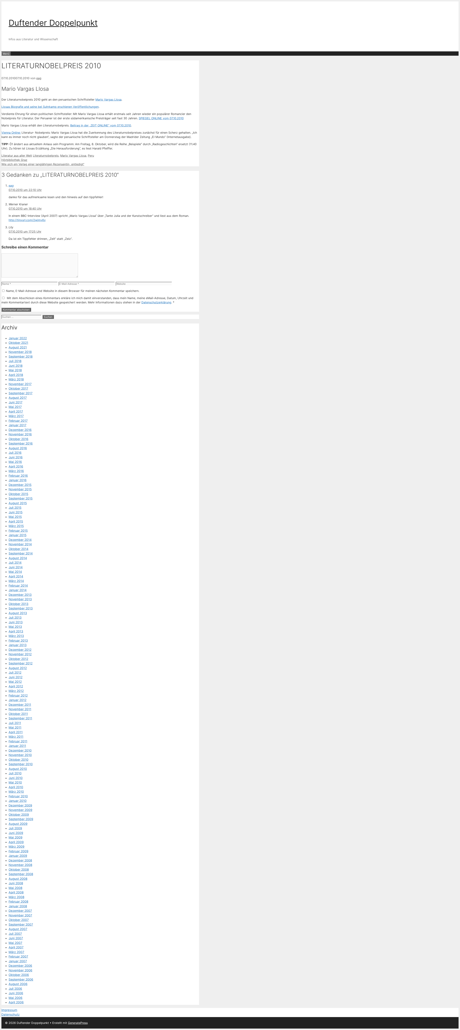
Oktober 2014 (18, 549)
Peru (91, 155)
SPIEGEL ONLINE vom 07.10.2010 (161, 118)
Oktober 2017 (18, 388)
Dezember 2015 (20, 485)
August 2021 (18, 347)
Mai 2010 (15, 782)
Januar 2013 (18, 645)
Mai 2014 (15, 572)
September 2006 (21, 979)
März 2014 (16, 581)
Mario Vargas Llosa (108, 99)
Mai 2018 (15, 370)
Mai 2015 (15, 517)
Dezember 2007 (20, 911)
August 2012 (18, 668)
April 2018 (16, 375)
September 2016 (21, 443)
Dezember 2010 (20, 750)
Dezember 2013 (20, 595)
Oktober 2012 (18, 659)
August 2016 (18, 448)
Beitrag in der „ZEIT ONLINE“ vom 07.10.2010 (100, 125)
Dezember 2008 (20, 860)
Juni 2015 (15, 512)
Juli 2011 (15, 723)
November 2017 (20, 384)
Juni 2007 (16, 938)
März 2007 (16, 952)
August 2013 (18, 613)
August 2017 (18, 397)
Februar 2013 (18, 640)
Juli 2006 (15, 988)
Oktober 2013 (18, 604)
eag (11, 185)
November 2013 (20, 599)
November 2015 (20, 489)
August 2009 (18, 824)
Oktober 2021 (18, 343)
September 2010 (21, 764)
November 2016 (20, 434)
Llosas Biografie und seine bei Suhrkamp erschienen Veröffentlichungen (50, 106)
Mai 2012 (15, 681)
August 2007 (18, 929)
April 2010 (16, 787)
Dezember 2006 (20, 965)
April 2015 (16, 521)
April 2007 (16, 947)
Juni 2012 (15, 677)
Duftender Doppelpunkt (53, 23)
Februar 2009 (18, 851)
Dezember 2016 (20, 430)
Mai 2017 (15, 407)
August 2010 (18, 769)
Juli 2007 (15, 934)
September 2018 (21, 356)
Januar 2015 (17, 535)
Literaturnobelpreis (46, 155)
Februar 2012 (18, 695)
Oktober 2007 (19, 920)
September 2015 (21, 498)
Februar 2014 (18, 585)
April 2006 (16, 1002)
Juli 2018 (15, 361)
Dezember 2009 (20, 805)
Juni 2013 (16, 622)
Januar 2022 (18, 338)
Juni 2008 (16, 883)
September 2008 (21, 874)
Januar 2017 (17, 425)
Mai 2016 (15, 462)
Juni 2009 (16, 833)
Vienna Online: (11, 132)
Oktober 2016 (18, 439)
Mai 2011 (15, 727)
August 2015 (18, 503)
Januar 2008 (18, 906)
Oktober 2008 (19, 869)
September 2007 (21, 924)
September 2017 (21, 393)
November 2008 (20, 865)
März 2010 (16, 791)
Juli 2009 (15, 828)
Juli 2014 (15, 562)
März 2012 (16, 691)
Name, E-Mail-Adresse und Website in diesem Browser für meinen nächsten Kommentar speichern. (72, 291)
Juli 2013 (15, 617)
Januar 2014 (18, 590)
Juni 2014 (16, 567)
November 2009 (20, 810)
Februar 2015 (18, 530)
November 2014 (20, 544)
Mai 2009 (15, 837)
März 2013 (16, 636)
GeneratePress (78, 1023)
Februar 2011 (18, 741)
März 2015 (16, 526)
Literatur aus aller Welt (16, 155)
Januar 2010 (18, 801)
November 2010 (20, 755)
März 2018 (16, 379)
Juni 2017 (15, 402)
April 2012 (16, 686)
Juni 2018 (15, 366)
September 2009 (21, 819)
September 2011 (20, 718)
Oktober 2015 (18, 494)
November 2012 (20, 654)
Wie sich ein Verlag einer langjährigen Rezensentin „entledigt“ (42, 164)
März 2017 (16, 416)
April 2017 (16, 411)
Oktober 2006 (19, 975)
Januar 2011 (17, 746)
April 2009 (16, 842)
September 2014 (21, 553)
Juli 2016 (15, 452)
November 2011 (20, 709)
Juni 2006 (16, 993)
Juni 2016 (16, 457)
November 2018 (20, 352)
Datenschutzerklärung (156, 302)
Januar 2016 (18, 480)
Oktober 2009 (19, 814)
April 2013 (16, 631)
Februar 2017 (18, 420)
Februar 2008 (18, 901)
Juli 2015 (15, 507)
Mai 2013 (15, 627)
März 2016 (16, 471)
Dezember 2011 (20, 704)
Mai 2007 (15, 943)
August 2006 (18, 984)
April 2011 (16, 732)
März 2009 (16, 846)
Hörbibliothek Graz (14, 160)
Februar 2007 (18, 956)
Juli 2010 (15, 773)
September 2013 (21, 608)
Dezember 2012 (20, 650)
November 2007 (20, 915)
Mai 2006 (15, 998)
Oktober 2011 (18, 714)
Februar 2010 (18, 796)
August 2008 (18, 879)
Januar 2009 (18, 856)
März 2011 (16, 736)
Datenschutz (10, 1014)
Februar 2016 (18, 475)
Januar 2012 (17, 700)
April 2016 (16, 466)
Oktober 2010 (18, 759)
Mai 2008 (15, 888)
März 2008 (16, 897)
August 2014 (18, 558)
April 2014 (16, 576)
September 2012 (21, 663)
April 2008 (16, 892)
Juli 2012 (15, 672)
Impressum (9, 1010)
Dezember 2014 (20, 540)
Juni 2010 (16, 778)
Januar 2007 (18, 961)
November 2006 (20, 970)
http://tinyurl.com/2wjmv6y (27, 220)
